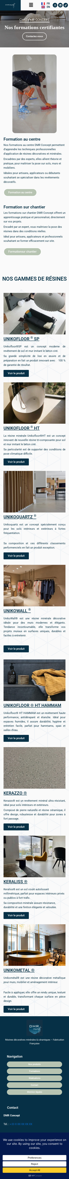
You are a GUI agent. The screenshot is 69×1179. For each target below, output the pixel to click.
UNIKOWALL (17, 610)
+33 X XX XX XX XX (21, 1124)
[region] (34, 28)
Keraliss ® (15, 881)
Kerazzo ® (15, 793)
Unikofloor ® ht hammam (32, 705)
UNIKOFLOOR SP (21, 338)
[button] (30, 5)
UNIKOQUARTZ (20, 516)
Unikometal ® (19, 970)
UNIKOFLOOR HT (22, 428)
